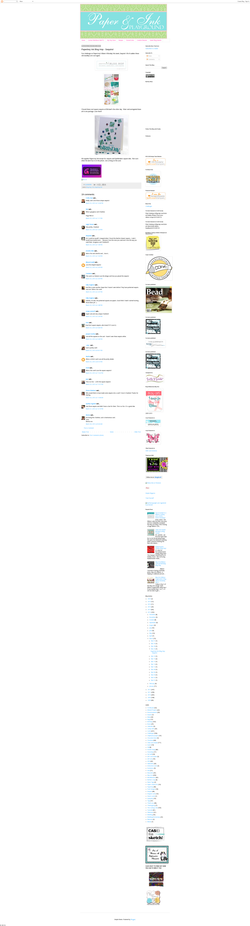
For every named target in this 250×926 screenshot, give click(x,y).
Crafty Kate (89, 198)
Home (83, 40)
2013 (149, 612)
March (151, 638)
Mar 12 (153, 667)
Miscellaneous (151, 777)
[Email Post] (94, 184)
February (152, 683)
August (151, 625)
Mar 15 (153, 661)
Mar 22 (153, 656)
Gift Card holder (152, 756)
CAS (93, 187)
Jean (87, 379)
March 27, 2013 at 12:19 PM (94, 409)
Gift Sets (149, 759)
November (152, 617)
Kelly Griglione (90, 285)
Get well (149, 754)
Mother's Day (151, 780)
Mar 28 (153, 646)
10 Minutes (150, 708)
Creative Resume (142, 40)
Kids (148, 770)
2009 (149, 697)
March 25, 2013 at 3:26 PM (94, 316)
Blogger (133, 919)
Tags (148, 801)
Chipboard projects (153, 735)
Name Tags (150, 782)
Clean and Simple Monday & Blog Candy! (160, 531)
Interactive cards (152, 766)
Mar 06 (153, 672)
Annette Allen (90, 251)
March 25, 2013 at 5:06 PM (94, 328)
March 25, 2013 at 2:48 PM (94, 305)
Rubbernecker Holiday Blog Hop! (160, 547)
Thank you (150, 803)
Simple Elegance (150, 493)
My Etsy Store (111, 40)
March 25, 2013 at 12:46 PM (94, 203)
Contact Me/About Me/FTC (96, 40)
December (152, 614)
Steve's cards (151, 796)
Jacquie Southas (90, 334)
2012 (149, 689)
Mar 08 (153, 669)
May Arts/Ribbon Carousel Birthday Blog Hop (160, 563)
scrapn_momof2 (90, 311)
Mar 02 (153, 677)
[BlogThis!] (99, 185)
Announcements (152, 712)
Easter (149, 745)
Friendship (150, 752)
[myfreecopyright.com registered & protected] (156, 505)
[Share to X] (101, 185)
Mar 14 (153, 664)
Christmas (150, 740)
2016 (149, 604)
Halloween (150, 763)
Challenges (149, 206)
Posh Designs (151, 789)
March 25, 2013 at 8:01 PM (94, 350)
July (150, 628)
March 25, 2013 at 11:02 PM (94, 373)
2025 (149, 599)
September (152, 622)
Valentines (150, 812)
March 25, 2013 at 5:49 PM (94, 339)
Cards (149, 731)
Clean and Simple (152, 742)
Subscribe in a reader (152, 48)
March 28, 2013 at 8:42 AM (94, 424)
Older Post (137, 432)
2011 (149, 692)
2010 (149, 695)
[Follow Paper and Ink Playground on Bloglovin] (154, 478)
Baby (148, 717)
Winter (149, 822)
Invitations (150, 768)
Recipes (121, 40)
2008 (149, 700)
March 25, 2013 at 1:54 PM (94, 256)
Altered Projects (152, 710)
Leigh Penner (90, 224)
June (150, 630)
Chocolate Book (152, 738)
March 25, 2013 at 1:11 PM (94, 218)
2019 (149, 601)
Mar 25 (153, 649)
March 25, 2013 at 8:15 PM (94, 362)
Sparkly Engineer (91, 403)
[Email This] (98, 185)
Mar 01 (153, 680)
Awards (149, 715)
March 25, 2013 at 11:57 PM (94, 384)
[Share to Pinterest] (105, 185)
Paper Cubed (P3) (152, 784)
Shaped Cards (151, 794)
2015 (149, 607)
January (151, 686)
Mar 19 (153, 659)
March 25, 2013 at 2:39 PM (94, 267)
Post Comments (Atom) (97, 435)
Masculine (150, 773)
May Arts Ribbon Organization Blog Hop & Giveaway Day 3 (160, 580)
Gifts (148, 761)
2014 (149, 609)
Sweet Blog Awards (155, 40)
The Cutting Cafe (152, 808)
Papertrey (150, 787)
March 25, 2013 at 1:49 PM (94, 245)
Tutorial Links (130, 40)
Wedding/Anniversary (153, 817)
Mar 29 (153, 643)
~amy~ (88, 345)
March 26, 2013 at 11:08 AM (94, 397)
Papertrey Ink (98, 187)
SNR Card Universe (151, 451)
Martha (88, 356)
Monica (88, 415)
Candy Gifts (150, 728)
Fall (148, 747)
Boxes (149, 724)
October (151, 620)
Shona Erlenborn (91, 390)
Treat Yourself (150, 498)
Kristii (87, 368)
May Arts (150, 775)
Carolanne (89, 273)
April (150, 636)
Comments (151, 59)
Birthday (149, 721)
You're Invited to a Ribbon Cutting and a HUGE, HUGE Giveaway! (160, 515)
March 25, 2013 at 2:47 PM (94, 292)
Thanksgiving (151, 805)
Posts (150, 56)
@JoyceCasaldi (90, 262)
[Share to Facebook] (103, 185)
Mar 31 (153, 641)
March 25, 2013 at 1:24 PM (94, 229)
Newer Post (85, 432)
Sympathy (150, 798)
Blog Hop (88, 187)
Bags (148, 719)
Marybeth (89, 235)
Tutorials (149, 810)
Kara (87, 322)
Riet (87, 209)
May (150, 633)
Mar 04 (153, 675)
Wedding (150, 814)
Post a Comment (89, 428)
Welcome (150, 819)
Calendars (150, 726)
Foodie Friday (151, 749)
